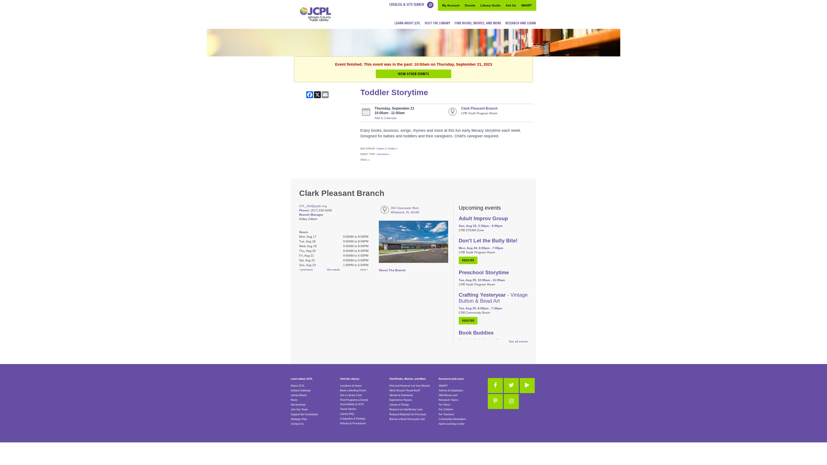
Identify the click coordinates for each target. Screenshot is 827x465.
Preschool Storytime (484, 272)
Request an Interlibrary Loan (406, 409)
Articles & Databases (451, 390)
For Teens (444, 404)
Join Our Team (299, 409)
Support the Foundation (304, 414)
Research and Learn (451, 378)
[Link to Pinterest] (495, 401)
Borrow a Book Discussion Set (407, 419)
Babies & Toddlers (386, 148)
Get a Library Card (351, 395)
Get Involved (298, 404)
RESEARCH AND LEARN (520, 23)
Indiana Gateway (301, 390)
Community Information (452, 419)
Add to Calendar (386, 118)
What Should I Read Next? (404, 390)
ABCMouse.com (448, 395)
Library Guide (490, 5)
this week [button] (333, 269)
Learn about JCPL (302, 378)
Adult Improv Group (483, 218)
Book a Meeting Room (353, 390)
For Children (446, 409)
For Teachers (446, 414)
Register (468, 260)
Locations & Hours (351, 385)
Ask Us (511, 5)
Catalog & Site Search (407, 4)
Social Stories (348, 409)
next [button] (363, 269)
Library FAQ (347, 413)
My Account (451, 5)
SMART (526, 5)
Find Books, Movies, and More (407, 378)
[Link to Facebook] (495, 385)
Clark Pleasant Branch (479, 108)
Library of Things (399, 404)
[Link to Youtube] (527, 385)
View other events (413, 73)
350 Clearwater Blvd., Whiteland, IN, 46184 (405, 210)
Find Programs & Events (354, 399)
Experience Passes (400, 399)
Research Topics (448, 399)
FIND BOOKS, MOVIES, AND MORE (478, 23)
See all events (518, 341)
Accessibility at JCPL (352, 404)
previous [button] (306, 269)
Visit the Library (349, 378)
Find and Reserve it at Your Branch (409, 385)
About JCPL (298, 385)
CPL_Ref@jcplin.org (313, 206)
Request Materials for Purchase (407, 414)
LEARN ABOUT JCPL (407, 23)
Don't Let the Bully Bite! (488, 240)
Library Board (299, 395)
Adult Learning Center (452, 423)
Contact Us (297, 423)
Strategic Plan (299, 419)
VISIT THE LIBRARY (437, 23)
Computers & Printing (352, 418)
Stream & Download (401, 395)
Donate (470, 5)
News (294, 399)
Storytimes (383, 154)
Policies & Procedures (353, 423)
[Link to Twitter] (511, 385)
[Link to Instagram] (511, 401)
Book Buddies (476, 333)
